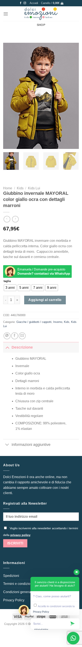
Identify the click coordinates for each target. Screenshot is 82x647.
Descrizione (22, 347)
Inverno (57, 322)
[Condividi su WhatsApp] (7, 335)
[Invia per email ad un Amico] (22, 335)
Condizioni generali (17, 592)
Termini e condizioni (18, 584)
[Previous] (10, 96)
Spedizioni (11, 575)
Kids (20, 188)
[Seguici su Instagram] (25, 3)
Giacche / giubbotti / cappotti (34, 322)
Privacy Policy (13, 600)
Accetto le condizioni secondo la (54, 609)
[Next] (72, 96)
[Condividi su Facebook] (14, 335)
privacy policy (20, 535)
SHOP (41, 25)
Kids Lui (34, 188)
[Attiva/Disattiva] (7, 347)
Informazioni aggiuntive (31, 444)
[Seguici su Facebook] (20, 3)
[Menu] (5, 14)
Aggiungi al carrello (45, 300)
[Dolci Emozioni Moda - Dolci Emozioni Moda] (41, 13)
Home (7, 188)
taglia (7, 281)
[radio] (10, 288)
